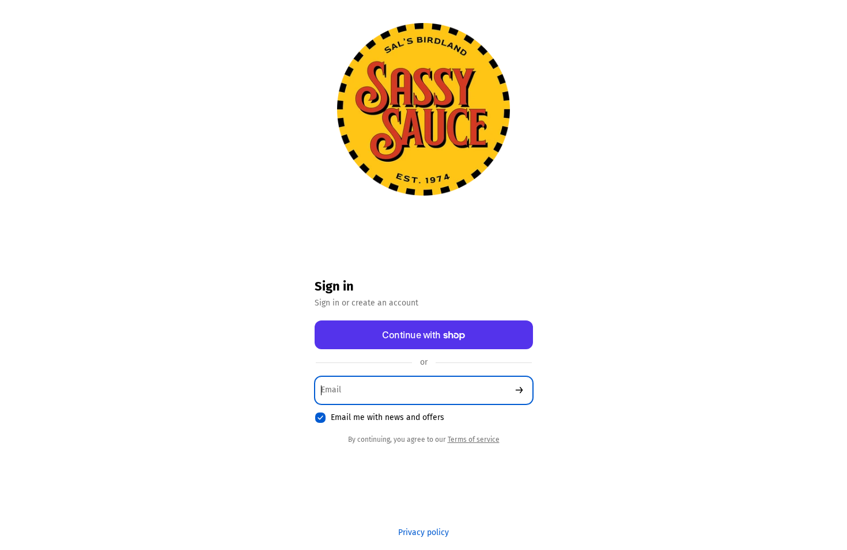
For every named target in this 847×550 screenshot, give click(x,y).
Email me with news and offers (387, 417)
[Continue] (519, 390)
